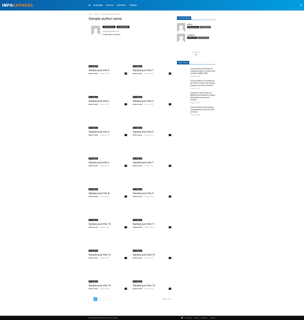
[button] (301, 5)
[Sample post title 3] (152, 88)
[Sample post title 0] (108, 57)
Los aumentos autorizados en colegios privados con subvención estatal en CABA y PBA (202, 71)
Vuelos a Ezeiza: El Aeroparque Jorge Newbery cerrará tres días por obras (202, 109)
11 (126, 73)
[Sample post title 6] (108, 150)
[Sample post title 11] (152, 211)
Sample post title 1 (143, 70)
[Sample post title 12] (108, 242)
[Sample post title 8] (108, 180)
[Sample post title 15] (152, 272)
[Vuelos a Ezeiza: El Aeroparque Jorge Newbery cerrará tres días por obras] (182, 110)
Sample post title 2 (99, 101)
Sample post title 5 (143, 131)
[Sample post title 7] (152, 150)
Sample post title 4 (99, 131)
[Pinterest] (107, 38)
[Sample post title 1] (152, 57)
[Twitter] (103, 38)
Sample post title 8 (99, 193)
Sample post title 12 (100, 254)
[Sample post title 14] (108, 272)
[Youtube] (114, 38)
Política (196, 318)
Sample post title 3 (143, 101)
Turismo (212, 318)
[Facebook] (110, 38)
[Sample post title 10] (108, 211)
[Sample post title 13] (152, 242)
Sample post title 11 (144, 224)
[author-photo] (97, 33)
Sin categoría (93, 66)
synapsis (191, 35)
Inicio (90, 14)
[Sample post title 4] (108, 119)
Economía (188, 318)
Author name (93, 73)
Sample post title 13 (144, 254)
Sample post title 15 (144, 285)
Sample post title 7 (143, 162)
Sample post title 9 (143, 193)
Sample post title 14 (100, 285)
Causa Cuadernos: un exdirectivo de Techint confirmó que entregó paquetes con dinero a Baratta (202, 83)
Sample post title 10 (100, 224)
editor (189, 24)
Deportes (204, 318)
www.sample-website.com (111, 31)
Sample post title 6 (99, 162)
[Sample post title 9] (152, 180)
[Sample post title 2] (108, 88)
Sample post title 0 (99, 70)
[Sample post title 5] (152, 119)
